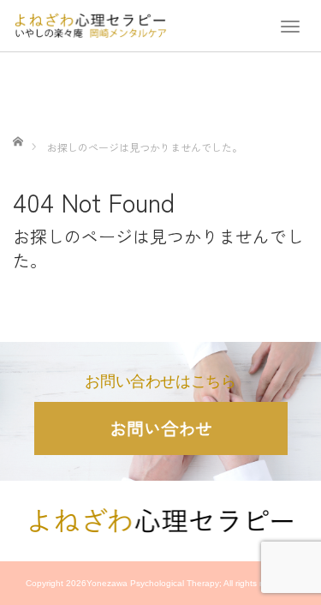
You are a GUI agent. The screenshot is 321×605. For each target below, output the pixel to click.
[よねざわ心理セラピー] (90, 22)
